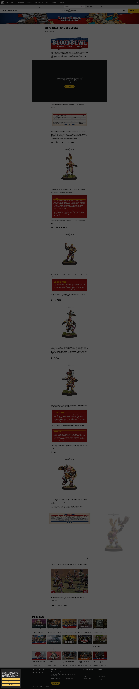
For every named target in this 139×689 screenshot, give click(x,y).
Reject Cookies (11, 681)
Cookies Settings (11, 684)
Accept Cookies (11, 678)
